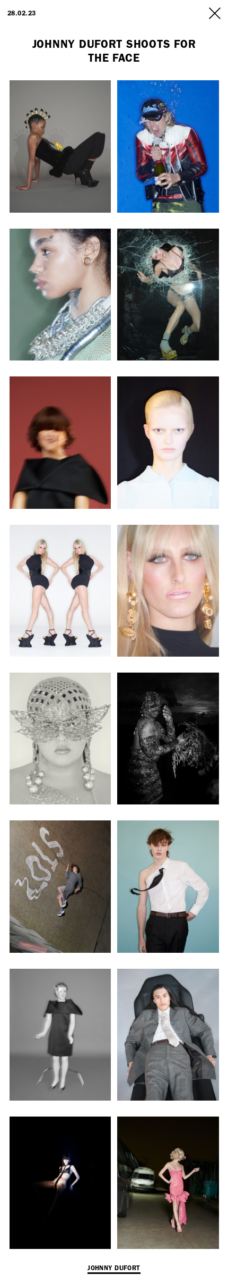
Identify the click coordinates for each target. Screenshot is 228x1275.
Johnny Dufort (114, 1268)
